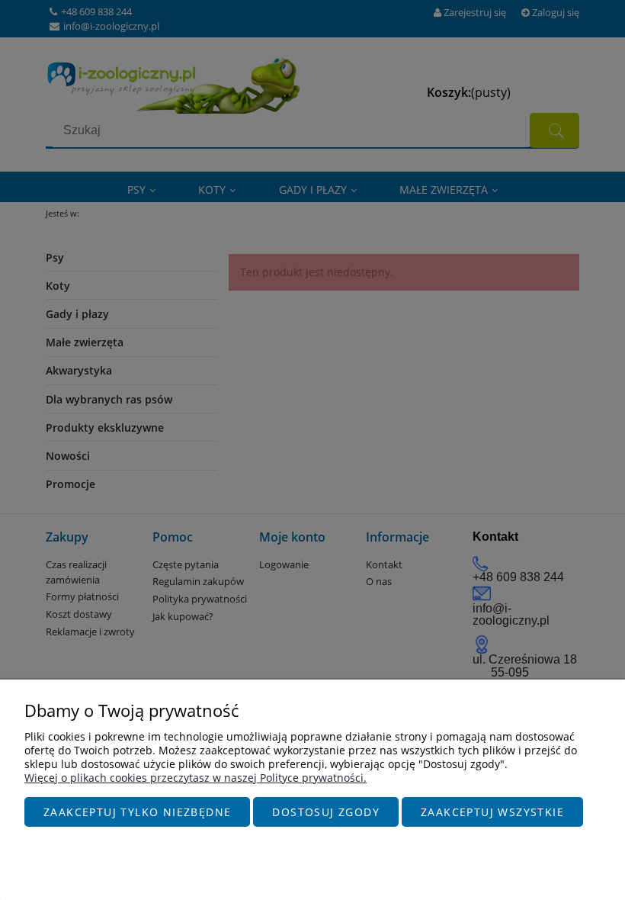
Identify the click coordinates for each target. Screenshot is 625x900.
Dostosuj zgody (326, 812)
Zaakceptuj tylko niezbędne (137, 812)
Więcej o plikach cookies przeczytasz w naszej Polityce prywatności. (195, 777)
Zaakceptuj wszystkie (492, 812)
